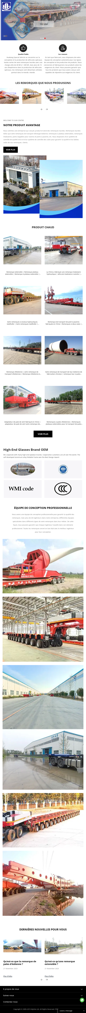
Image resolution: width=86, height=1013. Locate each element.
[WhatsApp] (82, 1000)
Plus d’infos (7, 976)
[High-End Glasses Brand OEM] (22, 469)
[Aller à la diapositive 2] (43, 38)
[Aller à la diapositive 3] (45, 38)
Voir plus (43, 24)
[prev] (42, 109)
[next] (46, 109)
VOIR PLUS (10, 149)
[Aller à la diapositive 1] (41, 38)
